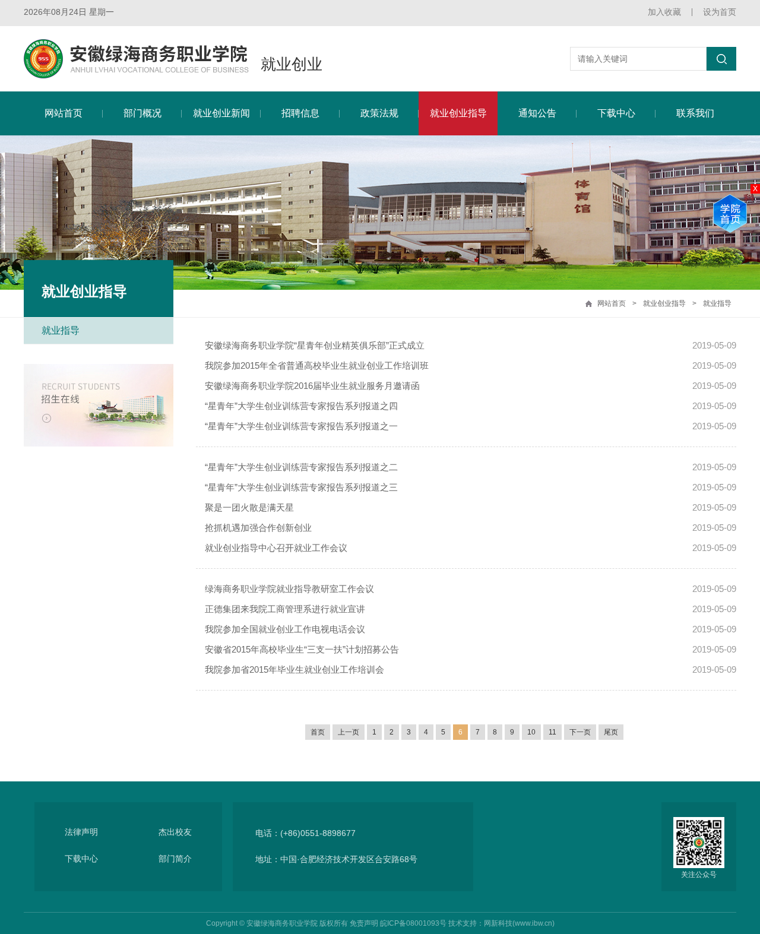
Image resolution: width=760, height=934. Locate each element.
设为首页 (719, 12)
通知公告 (537, 113)
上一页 (348, 732)
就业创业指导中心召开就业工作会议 (276, 548)
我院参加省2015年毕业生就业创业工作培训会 (294, 669)
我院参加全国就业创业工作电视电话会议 (285, 629)
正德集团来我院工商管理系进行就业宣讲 (285, 609)
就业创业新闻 (221, 113)
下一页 (580, 732)
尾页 (611, 732)
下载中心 (616, 113)
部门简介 (175, 858)
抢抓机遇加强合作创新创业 (258, 528)
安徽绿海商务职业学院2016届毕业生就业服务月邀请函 (312, 386)
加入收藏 (664, 12)
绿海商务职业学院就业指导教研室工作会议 (289, 589)
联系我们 (695, 113)
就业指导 (717, 303)
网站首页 (64, 113)
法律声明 (81, 832)
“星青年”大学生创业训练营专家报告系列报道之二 (301, 467)
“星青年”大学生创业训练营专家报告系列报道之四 (301, 406)
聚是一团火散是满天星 (249, 507)
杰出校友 (175, 832)
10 (531, 732)
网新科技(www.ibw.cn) (519, 923)
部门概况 (143, 113)
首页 (318, 732)
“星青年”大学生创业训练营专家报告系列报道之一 (301, 426)
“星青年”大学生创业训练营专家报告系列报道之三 (301, 487)
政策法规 (379, 113)
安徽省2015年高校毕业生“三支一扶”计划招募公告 (302, 649)
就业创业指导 (458, 113)
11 (552, 732)
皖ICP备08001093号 (413, 923)
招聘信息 (300, 113)
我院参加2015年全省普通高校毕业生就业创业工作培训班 (317, 365)
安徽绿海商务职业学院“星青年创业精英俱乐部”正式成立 (315, 345)
